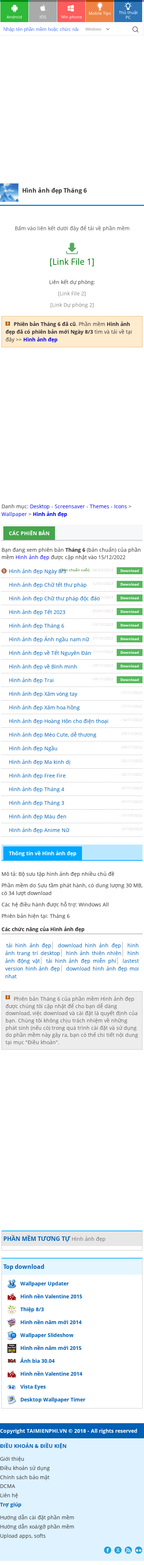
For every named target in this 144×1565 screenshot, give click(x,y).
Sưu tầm (48, 885)
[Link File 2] (72, 293)
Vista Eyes (33, 1386)
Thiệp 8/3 (32, 1309)
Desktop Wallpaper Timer (52, 1399)
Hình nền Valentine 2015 (51, 1296)
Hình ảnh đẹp (32, 557)
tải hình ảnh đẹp (28, 945)
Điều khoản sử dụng (25, 1467)
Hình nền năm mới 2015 (51, 1347)
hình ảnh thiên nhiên (93, 953)
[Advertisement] (72, 108)
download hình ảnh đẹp (89, 945)
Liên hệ (9, 1495)
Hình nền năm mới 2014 (51, 1322)
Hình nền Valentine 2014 (51, 1373)
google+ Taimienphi (117, 1550)
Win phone (71, 17)
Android (14, 17)
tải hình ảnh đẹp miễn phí (81, 960)
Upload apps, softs (23, 1535)
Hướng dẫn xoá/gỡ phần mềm (37, 1526)
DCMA (7, 1485)
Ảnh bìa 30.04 (37, 1360)
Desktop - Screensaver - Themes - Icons (78, 506)
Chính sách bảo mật (24, 1477)
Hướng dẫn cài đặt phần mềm (37, 1517)
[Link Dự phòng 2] (72, 304)
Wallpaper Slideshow (46, 1334)
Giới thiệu (12, 1458)
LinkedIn (138, 1550)
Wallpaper (14, 513)
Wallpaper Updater (44, 1283)
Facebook (107, 1550)
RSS (128, 1550)
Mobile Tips (100, 13)
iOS (43, 17)
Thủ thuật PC (128, 15)
